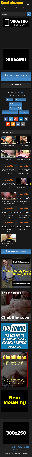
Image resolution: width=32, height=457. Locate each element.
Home (7, 447)
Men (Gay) (25, 112)
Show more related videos (16, 251)
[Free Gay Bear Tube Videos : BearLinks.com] (13, 3)
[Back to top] (26, 451)
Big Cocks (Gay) (16, 103)
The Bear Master (19, 93)
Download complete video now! (17, 76)
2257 (13, 447)
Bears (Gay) (20, 99)
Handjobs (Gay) (16, 108)
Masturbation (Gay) (10, 112)
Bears (10, 99)
